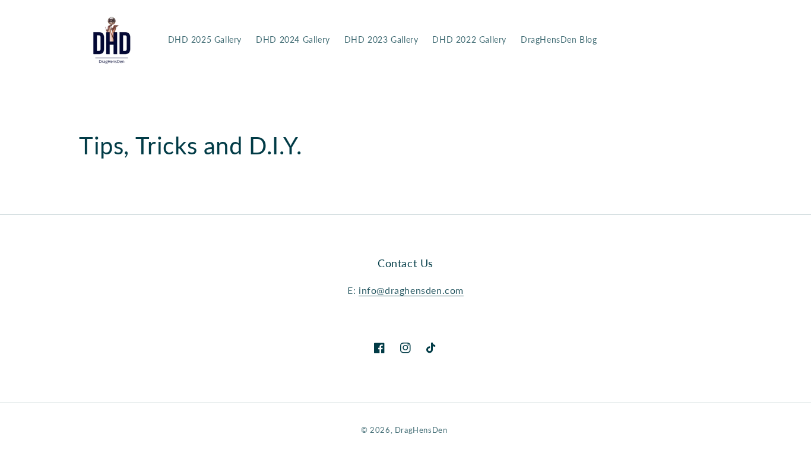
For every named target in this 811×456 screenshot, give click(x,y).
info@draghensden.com (411, 290)
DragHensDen (421, 430)
